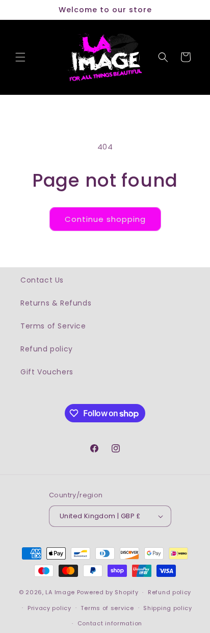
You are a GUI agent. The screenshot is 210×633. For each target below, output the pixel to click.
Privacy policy (49, 608)
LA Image (60, 592)
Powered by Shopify (108, 592)
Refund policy (46, 349)
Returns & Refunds (55, 303)
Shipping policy (167, 608)
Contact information (109, 623)
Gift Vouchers (46, 372)
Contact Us (42, 280)
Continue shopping (105, 219)
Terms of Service (53, 326)
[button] (20, 57)
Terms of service (107, 608)
